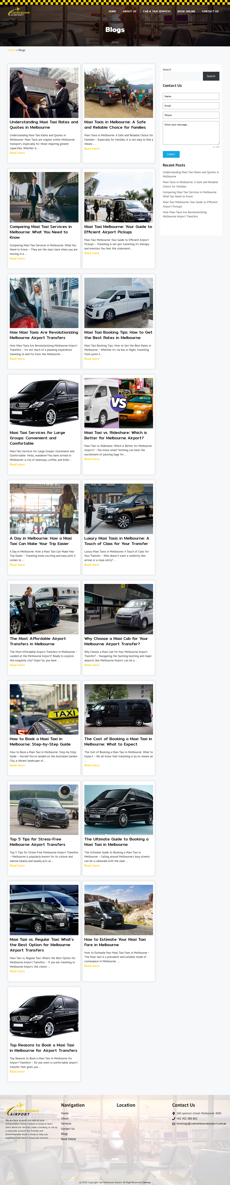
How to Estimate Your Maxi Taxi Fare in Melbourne (115, 942)
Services (66, 1123)
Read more (17, 153)
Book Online (186, 11)
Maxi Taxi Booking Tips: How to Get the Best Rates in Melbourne (118, 335)
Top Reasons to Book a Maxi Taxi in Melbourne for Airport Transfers (43, 1047)
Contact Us (210, 11)
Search (167, 69)
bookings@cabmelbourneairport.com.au (201, 1123)
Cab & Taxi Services (157, 11)
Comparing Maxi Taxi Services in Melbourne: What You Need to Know (41, 231)
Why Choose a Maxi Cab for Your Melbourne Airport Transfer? (116, 641)
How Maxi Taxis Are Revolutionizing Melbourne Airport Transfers (44, 335)
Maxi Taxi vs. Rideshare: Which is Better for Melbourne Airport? (115, 435)
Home (112, 11)
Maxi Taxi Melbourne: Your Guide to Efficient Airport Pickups (118, 229)
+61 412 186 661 (187, 1118)
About (65, 1118)
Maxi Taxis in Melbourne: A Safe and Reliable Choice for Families (115, 124)
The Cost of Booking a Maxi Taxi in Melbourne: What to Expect (118, 741)
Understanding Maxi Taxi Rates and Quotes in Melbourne (44, 124)
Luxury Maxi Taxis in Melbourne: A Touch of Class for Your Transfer (116, 541)
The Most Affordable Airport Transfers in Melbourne (38, 641)
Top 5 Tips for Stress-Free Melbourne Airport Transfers (37, 842)
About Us (129, 11)
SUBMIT (171, 154)
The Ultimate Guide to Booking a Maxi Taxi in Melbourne (116, 842)
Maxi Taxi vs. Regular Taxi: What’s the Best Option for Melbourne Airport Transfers (42, 944)
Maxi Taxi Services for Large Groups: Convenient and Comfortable (37, 437)
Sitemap (146, 1182)
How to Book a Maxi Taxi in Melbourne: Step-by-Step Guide (40, 741)
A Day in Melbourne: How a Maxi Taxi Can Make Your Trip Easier (41, 541)
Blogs (64, 1134)
